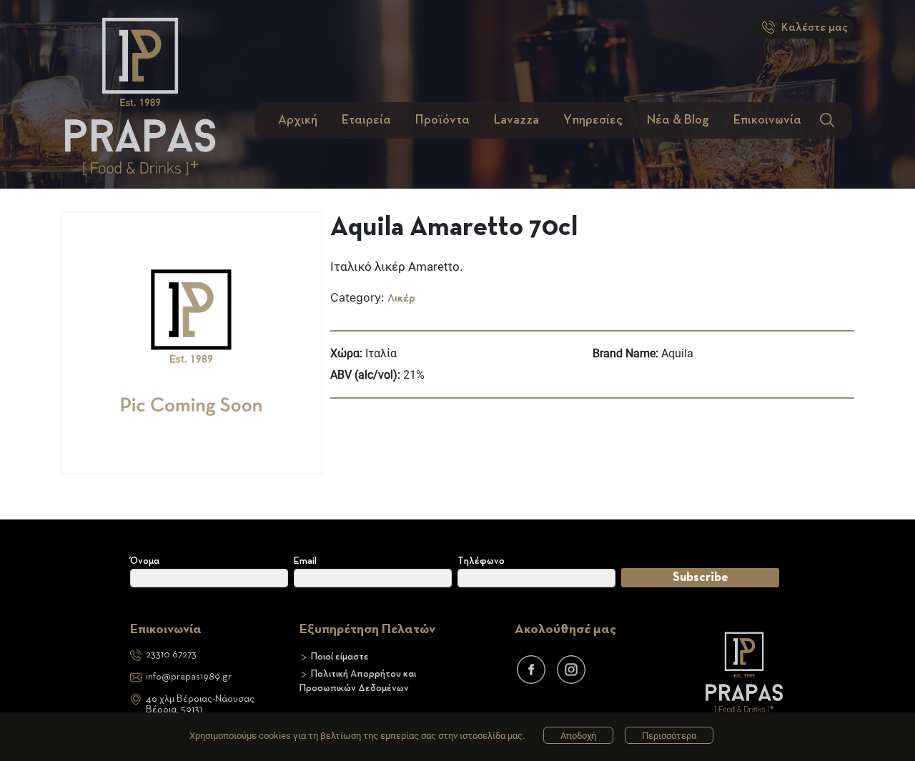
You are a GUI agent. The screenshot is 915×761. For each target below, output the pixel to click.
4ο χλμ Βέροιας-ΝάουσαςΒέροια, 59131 (200, 704)
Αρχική (297, 120)
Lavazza (516, 120)
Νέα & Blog (678, 120)
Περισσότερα (669, 735)
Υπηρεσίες (593, 120)
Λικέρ (401, 298)
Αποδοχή (578, 735)
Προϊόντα (442, 120)
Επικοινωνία (767, 120)
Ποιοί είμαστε (340, 657)
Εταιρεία (366, 120)
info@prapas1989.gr (189, 677)
